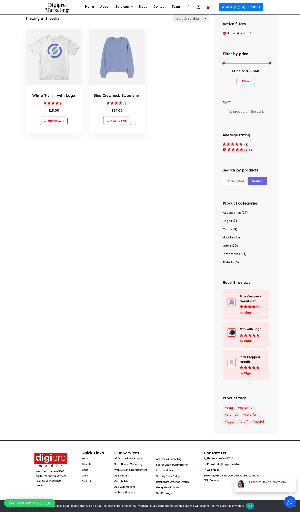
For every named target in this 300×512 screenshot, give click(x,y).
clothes (232, 414)
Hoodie (228, 237)
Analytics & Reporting (168, 459)
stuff (244, 421)
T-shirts (228, 262)
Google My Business (167, 487)
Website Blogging (124, 492)
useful (259, 421)
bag (230, 408)
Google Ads (121, 481)
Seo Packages (165, 493)
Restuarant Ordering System (173, 481)
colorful (251, 414)
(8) (235, 144)
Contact (159, 7)
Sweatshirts (231, 254)
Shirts (227, 246)
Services (122, 7)
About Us (86, 464)
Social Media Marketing (128, 464)
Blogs (143, 7)
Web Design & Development (130, 469)
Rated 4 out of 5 (239, 33)
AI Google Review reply (128, 458)
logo (230, 421)
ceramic (246, 408)
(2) (240, 150)
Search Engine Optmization (172, 464)
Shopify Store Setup (168, 476)
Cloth (226, 229)
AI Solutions (121, 475)
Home (89, 7)
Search (257, 181)
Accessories (232, 213)
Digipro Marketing (57, 7)
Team (176, 7)
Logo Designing (165, 470)
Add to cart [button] (56, 120)
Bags (226, 221)
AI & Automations (124, 486)
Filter (246, 81)
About (104, 7)
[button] (124, 6)
